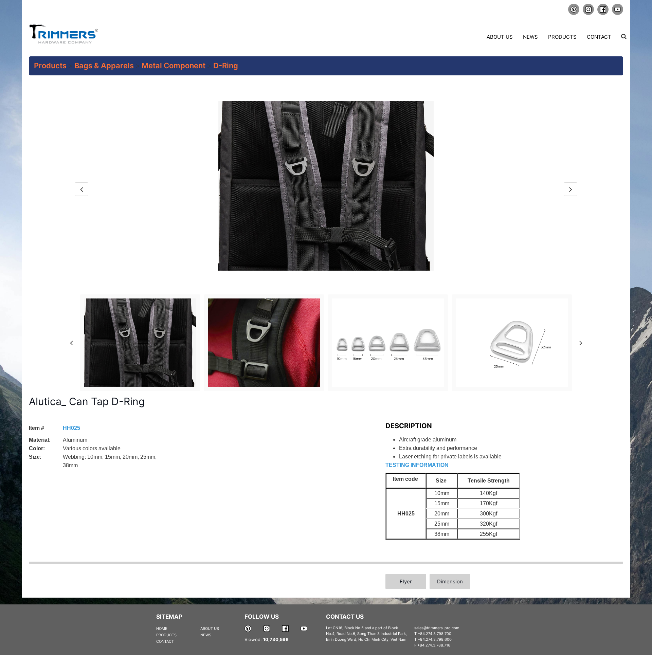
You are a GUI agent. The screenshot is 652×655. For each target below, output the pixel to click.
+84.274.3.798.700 (434, 633)
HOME (161, 628)
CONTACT (165, 641)
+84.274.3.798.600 (435, 639)
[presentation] (81, 189)
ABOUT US (209, 628)
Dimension (450, 581)
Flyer (406, 581)
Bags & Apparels (104, 65)
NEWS (205, 635)
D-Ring (225, 65)
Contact (599, 37)
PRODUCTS (166, 635)
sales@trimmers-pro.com (436, 627)
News (530, 37)
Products (562, 37)
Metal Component (173, 65)
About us (500, 37)
